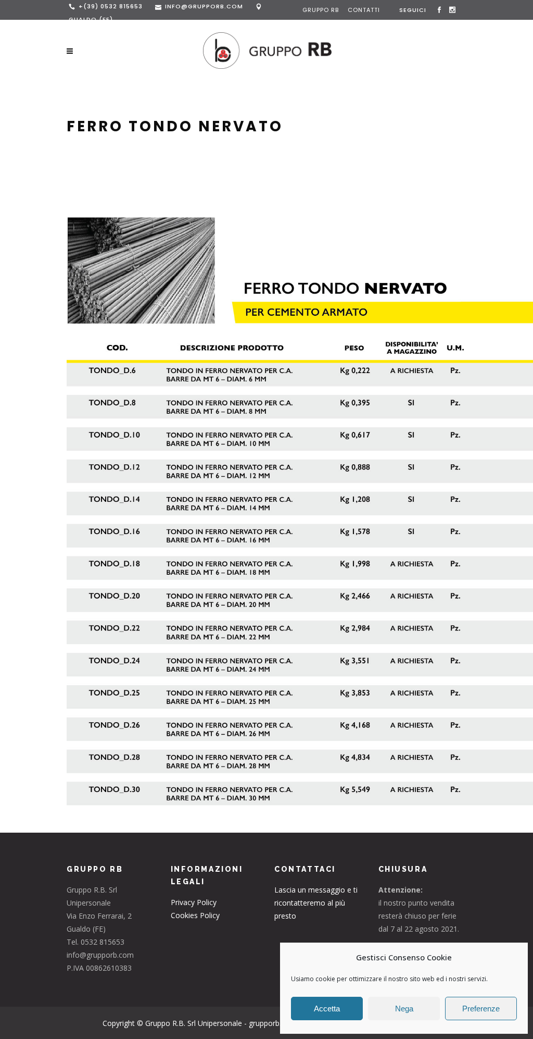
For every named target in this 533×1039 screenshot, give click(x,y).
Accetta (327, 1008)
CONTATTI (364, 10)
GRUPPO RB (321, 10)
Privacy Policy (194, 902)
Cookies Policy (195, 915)
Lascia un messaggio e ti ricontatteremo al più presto (316, 903)
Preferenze (481, 1008)
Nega (404, 1008)
